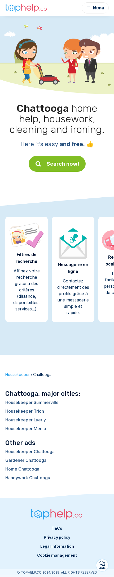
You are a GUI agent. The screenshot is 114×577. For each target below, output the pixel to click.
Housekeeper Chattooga (30, 451)
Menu (98, 7)
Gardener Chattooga (25, 460)
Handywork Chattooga (27, 477)
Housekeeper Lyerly (25, 419)
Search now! (63, 164)
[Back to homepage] (26, 7)
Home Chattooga (22, 469)
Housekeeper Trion (24, 411)
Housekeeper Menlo (25, 428)
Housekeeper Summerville (32, 402)
